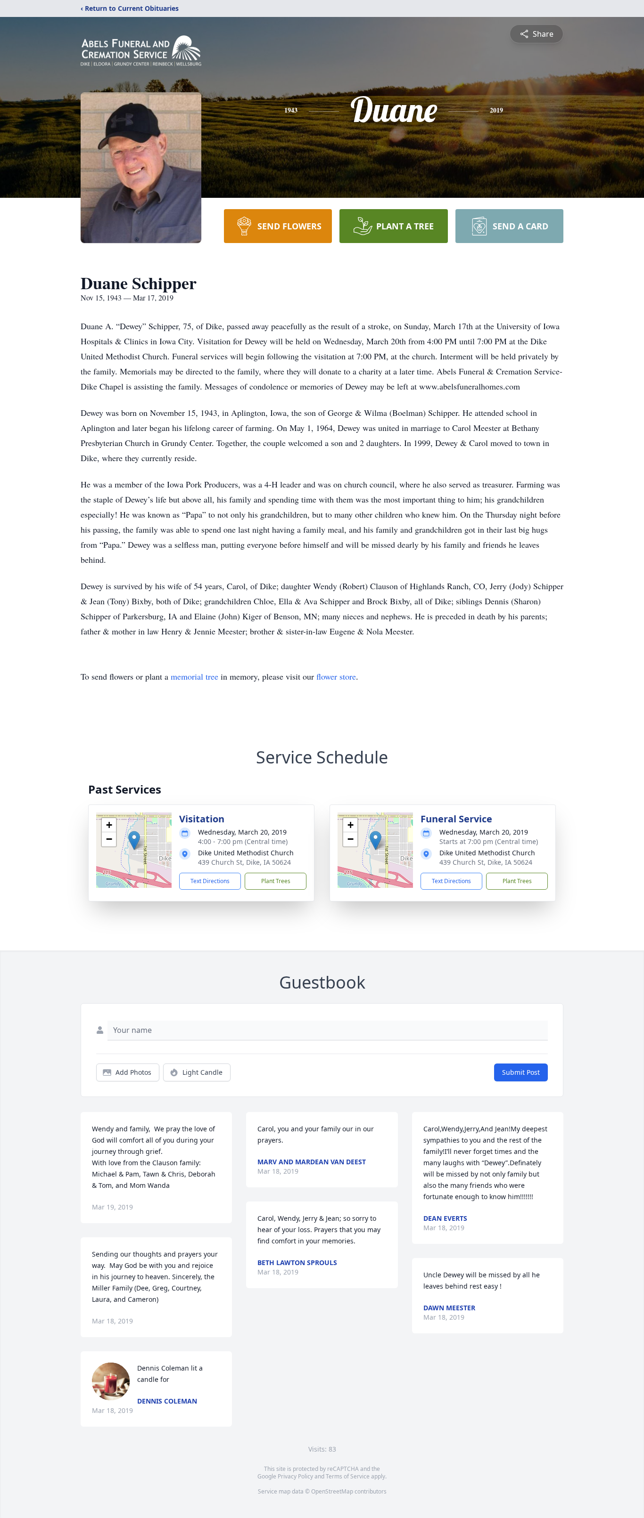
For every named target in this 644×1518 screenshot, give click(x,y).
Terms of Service (348, 1476)
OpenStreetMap (332, 1491)
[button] (134, 840)
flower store (336, 676)
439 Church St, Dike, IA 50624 (244, 862)
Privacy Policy (295, 1476)
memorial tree (194, 676)
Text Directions (210, 881)
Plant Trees (275, 881)
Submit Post (521, 1072)
